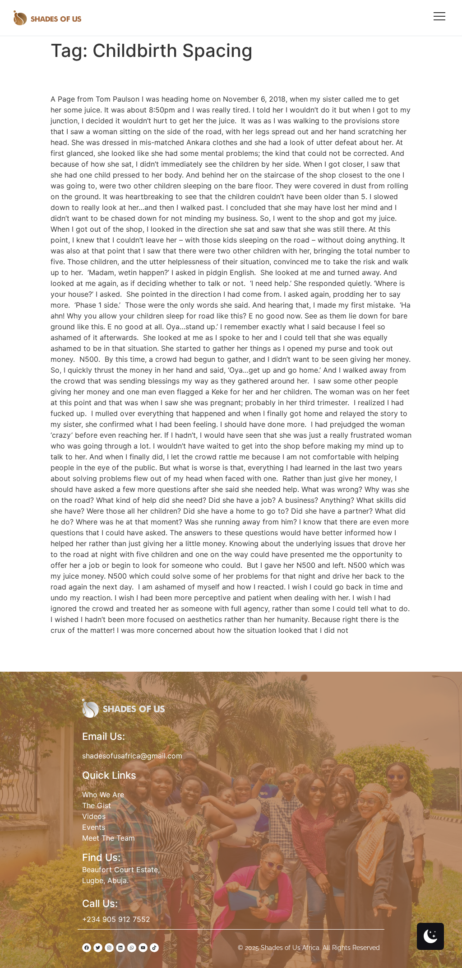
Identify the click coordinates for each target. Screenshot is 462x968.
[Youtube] (143, 947)
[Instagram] (109, 947)
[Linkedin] (120, 947)
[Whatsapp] (131, 947)
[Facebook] (86, 947)
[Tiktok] (154, 947)
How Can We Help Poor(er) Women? (173, 77)
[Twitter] (97, 947)
